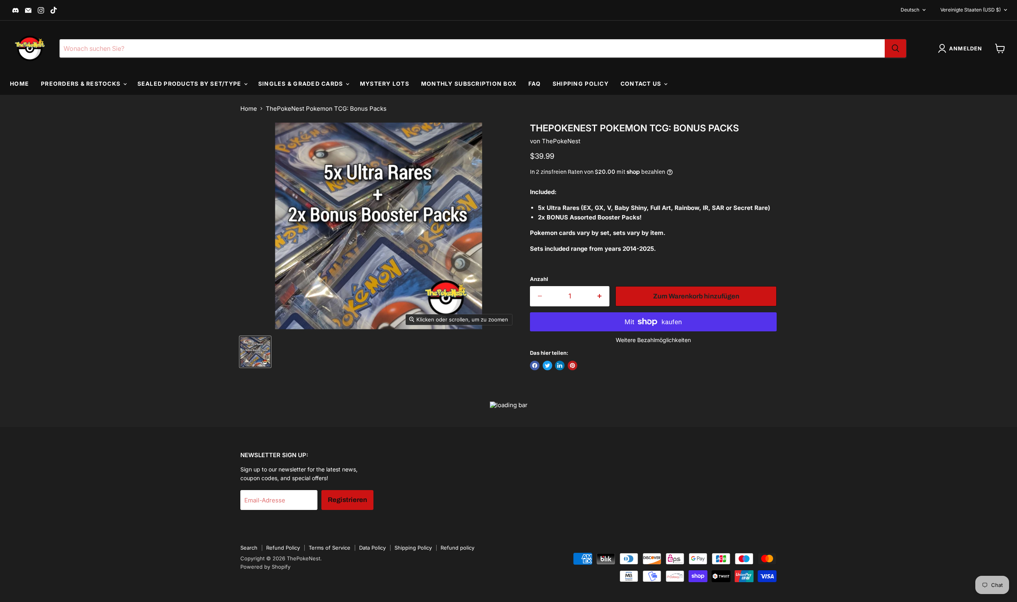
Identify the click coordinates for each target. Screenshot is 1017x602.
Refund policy (457, 547)
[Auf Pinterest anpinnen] (572, 365)
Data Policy (372, 547)
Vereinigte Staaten (970, 10)
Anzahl (539, 279)
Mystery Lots (384, 83)
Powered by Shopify (265, 567)
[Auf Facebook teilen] (534, 365)
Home (19, 83)
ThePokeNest (561, 141)
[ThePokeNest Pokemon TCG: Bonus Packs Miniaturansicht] (255, 351)
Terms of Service (329, 547)
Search (248, 547)
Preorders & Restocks (81, 83)
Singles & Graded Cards (301, 83)
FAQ (534, 83)
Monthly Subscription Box (468, 83)
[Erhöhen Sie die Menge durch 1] (600, 296)
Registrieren (347, 500)
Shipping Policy (581, 83)
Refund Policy (283, 547)
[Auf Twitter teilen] (547, 365)
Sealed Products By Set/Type (190, 83)
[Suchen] (895, 48)
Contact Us (642, 83)
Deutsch (910, 10)
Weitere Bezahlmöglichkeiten (653, 340)
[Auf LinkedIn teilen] (560, 365)
